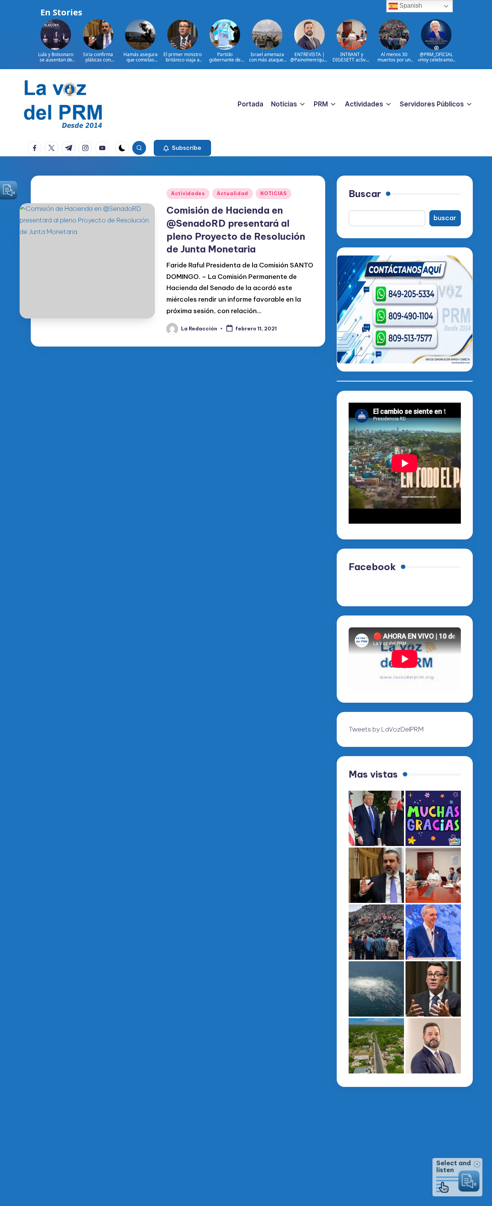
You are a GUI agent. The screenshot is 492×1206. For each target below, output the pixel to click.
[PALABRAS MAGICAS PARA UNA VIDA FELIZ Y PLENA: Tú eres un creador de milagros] (433, 818)
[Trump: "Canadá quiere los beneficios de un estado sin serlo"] (376, 818)
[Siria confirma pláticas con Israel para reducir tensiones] (376, 875)
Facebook (372, 566)
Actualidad (232, 193)
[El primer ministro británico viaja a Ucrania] (433, 989)
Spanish (410, 5)
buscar (445, 218)
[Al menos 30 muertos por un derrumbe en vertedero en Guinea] (376, 932)
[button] (182, 148)
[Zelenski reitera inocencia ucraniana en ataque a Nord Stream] (376, 989)
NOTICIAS (273, 193)
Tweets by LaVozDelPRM (386, 729)
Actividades (188, 193)
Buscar (365, 193)
